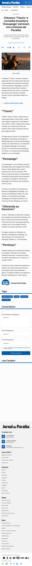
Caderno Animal (6, 500)
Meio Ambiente (6, 493)
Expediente (5, 538)
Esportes (15, 7)
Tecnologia (5, 490)
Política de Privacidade (8, 546)
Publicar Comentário (16, 353)
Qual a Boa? (5, 482)
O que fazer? (5, 457)
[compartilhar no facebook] (13, 564)
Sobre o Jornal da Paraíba (9, 530)
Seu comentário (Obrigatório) (11, 314)
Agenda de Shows (6, 455)
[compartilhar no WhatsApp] (3, 564)
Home (6, 10)
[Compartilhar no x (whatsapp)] (7, 564)
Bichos (3, 470)
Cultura (4, 472)
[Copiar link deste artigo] (21, 564)
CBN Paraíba (5, 536)
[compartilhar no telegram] (10, 564)
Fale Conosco (5, 543)
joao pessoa (6, 299)
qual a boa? (14, 10)
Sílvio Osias (5, 508)
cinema (17, 296)
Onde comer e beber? (7, 460)
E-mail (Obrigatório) (8, 339)
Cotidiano (4, 485)
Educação (4, 477)
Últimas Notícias (6, 7)
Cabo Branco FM (6, 533)
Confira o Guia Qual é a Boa (13, 103)
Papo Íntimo (5, 515)
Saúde (3, 488)
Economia (4, 475)
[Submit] (26, 3)
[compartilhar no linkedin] (17, 564)
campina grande (7, 296)
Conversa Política (6, 503)
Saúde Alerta (5, 510)
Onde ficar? (5, 462)
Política (22, 7)
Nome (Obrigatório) (8, 330)
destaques (24, 296)
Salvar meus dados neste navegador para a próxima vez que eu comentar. (17, 348)
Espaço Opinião (6, 548)
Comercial (4, 541)
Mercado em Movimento (8, 513)
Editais (3, 528)
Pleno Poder (5, 505)
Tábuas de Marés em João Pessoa (11, 525)
